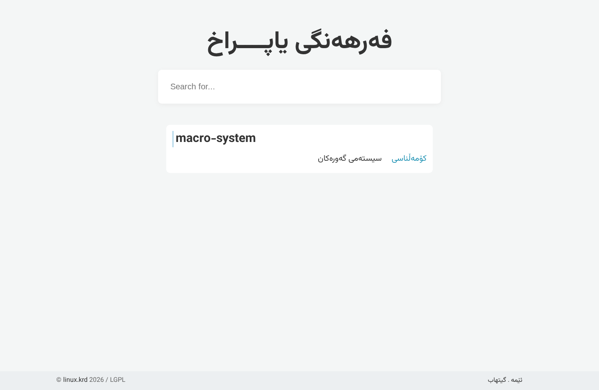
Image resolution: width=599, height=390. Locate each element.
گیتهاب (497, 380)
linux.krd (75, 380)
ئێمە (516, 380)
